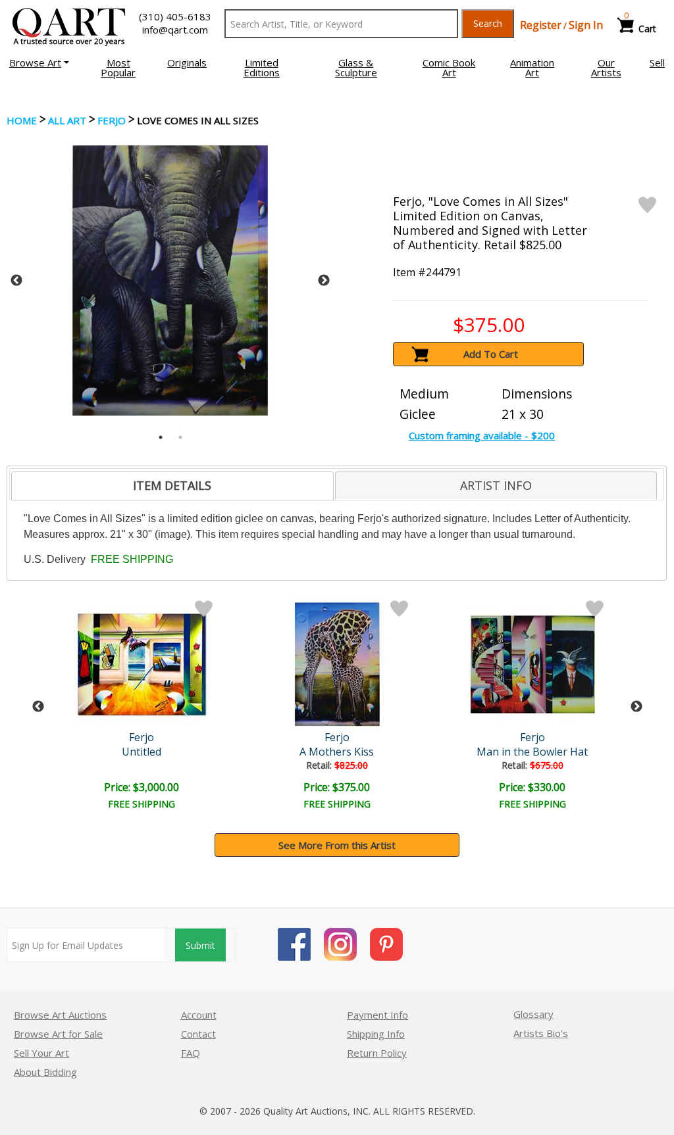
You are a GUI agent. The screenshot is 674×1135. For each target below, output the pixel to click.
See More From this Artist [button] (337, 845)
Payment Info (377, 1014)
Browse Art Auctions (60, 1014)
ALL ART (67, 120)
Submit (200, 945)
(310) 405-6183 (175, 16)
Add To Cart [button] (490, 353)
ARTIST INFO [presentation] (496, 485)
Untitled (141, 751)
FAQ (190, 1052)
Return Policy (377, 1052)
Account (199, 1014)
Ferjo (111, 120)
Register (540, 25)
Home (22, 120)
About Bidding (45, 1071)
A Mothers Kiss (336, 751)
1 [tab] (160, 437)
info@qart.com (175, 29)
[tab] (172, 485)
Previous (16, 280)
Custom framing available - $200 (482, 435)
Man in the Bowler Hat (532, 751)
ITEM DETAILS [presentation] (172, 485)
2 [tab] (180, 437)
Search (487, 23)
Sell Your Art (41, 1052)
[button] (39, 62)
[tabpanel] (170, 280)
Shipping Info (376, 1033)
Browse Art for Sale (58, 1033)
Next (323, 280)
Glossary (533, 1014)
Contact (198, 1033)
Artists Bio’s (540, 1033)
